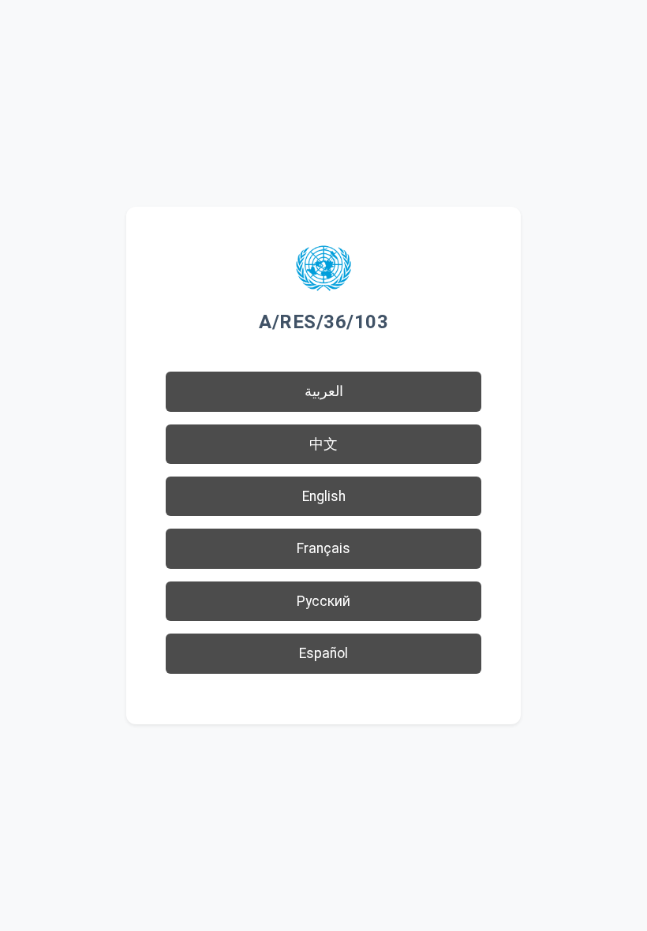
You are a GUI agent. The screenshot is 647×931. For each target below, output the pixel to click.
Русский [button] (323, 601)
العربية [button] (324, 391)
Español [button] (323, 653)
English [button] (324, 496)
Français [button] (323, 548)
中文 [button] (323, 444)
